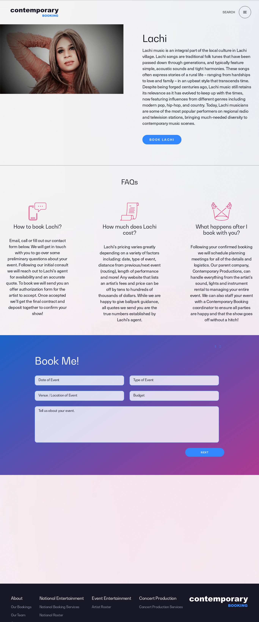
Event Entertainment (111, 598)
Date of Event (48, 380)
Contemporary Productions (217, 271)
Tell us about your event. (56, 411)
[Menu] (245, 12)
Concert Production (158, 598)
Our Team (18, 615)
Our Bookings (21, 607)
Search (229, 12)
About (17, 598)
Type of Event (143, 380)
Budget (139, 395)
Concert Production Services (161, 607)
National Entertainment (61, 598)
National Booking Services (59, 607)
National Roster (51, 615)
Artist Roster (101, 607)
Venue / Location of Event (57, 395)
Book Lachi (161, 140)
